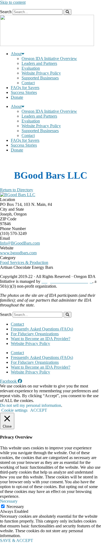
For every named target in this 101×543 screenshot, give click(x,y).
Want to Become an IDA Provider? (40, 338)
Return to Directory (16, 190)
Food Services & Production (24, 262)
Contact (28, 82)
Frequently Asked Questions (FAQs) (42, 329)
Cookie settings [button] (14, 410)
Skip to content (13, 2)
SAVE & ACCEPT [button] (16, 540)
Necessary (15, 506)
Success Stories (24, 92)
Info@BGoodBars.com (20, 243)
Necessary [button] (9, 501)
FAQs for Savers (25, 87)
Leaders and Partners (39, 63)
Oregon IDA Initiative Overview (49, 58)
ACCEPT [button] (38, 410)
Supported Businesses (40, 78)
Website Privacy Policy (41, 73)
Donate (17, 97)
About (16, 53)
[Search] (67, 12)
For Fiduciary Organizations (35, 334)
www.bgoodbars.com (18, 253)
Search (6, 11)
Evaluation (31, 68)
